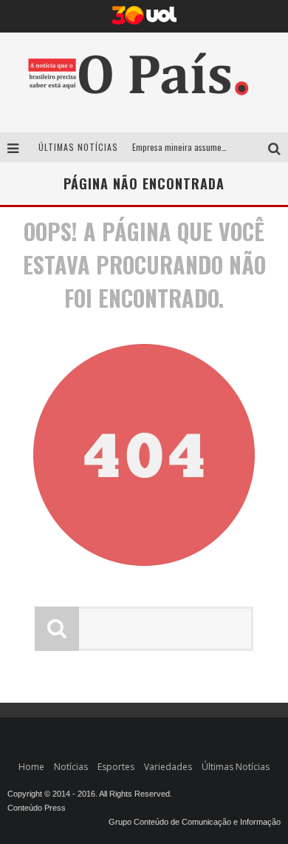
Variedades (168, 766)
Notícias (71, 766)
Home (31, 766)
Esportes (115, 766)
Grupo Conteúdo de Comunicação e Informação (195, 821)
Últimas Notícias (236, 766)
